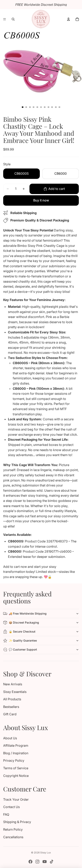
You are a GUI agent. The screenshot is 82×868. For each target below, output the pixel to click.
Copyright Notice (16, 776)
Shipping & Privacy (17, 822)
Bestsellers (11, 707)
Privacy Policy (13, 760)
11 (59, 107)
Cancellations (13, 837)
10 (56, 107)
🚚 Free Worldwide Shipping (28, 613)
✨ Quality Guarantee (23, 640)
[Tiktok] (51, 861)
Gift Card (10, 714)
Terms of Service (15, 768)
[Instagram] (37, 861)
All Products (12, 699)
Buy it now (41, 200)
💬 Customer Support (23, 649)
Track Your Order (16, 799)
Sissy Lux (45, 852)
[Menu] (4, 19)
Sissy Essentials (14, 692)
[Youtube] (44, 861)
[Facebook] (30, 861)
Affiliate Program (15, 745)
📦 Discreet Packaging (24, 622)
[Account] (68, 19)
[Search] (13, 19)
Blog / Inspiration (15, 753)
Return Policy (13, 829)
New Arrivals (12, 684)
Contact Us (11, 807)
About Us (10, 738)
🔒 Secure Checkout (22, 631)
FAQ (6, 814)
